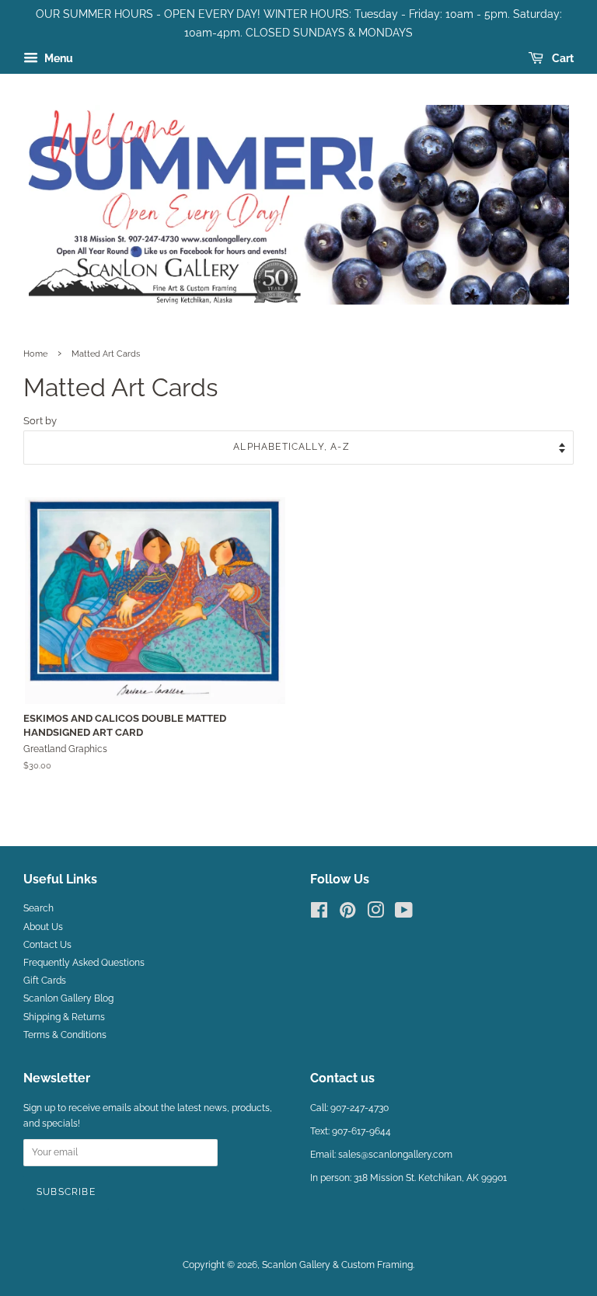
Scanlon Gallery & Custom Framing (337, 1264)
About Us (43, 926)
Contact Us (47, 944)
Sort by (40, 421)
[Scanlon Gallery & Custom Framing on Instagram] (375, 913)
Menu (57, 58)
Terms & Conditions (64, 1034)
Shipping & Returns (64, 1017)
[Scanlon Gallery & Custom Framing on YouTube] (404, 913)
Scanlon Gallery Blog (68, 998)
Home (35, 353)
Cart (562, 58)
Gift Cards (44, 980)
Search (38, 908)
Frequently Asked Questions (84, 962)
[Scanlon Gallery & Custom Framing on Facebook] (319, 913)
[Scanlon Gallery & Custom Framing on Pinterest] (347, 913)
